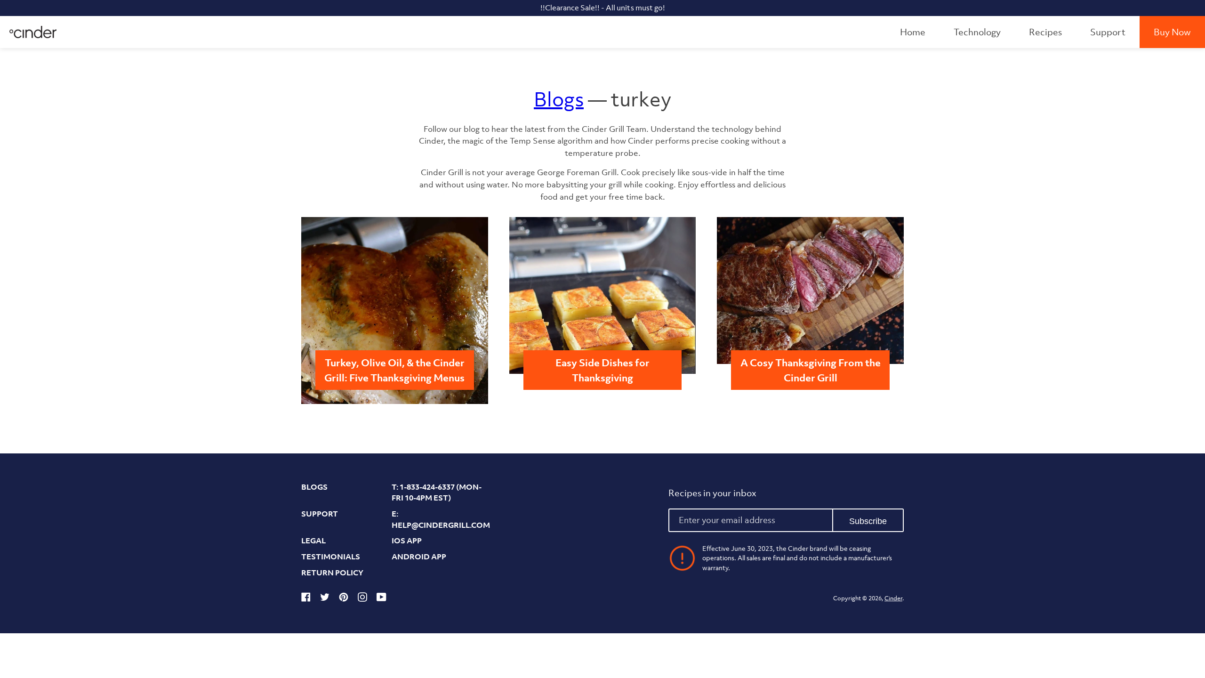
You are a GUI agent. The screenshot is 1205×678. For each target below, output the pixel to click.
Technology (977, 32)
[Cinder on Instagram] (362, 599)
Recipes (1045, 32)
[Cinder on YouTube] (381, 599)
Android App (419, 556)
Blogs (559, 99)
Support (1107, 32)
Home (912, 32)
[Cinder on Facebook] (306, 599)
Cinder (893, 598)
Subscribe (868, 521)
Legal (313, 540)
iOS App (407, 540)
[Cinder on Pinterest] (343, 599)
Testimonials (330, 556)
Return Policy (332, 572)
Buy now (1172, 32)
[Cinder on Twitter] (324, 599)
